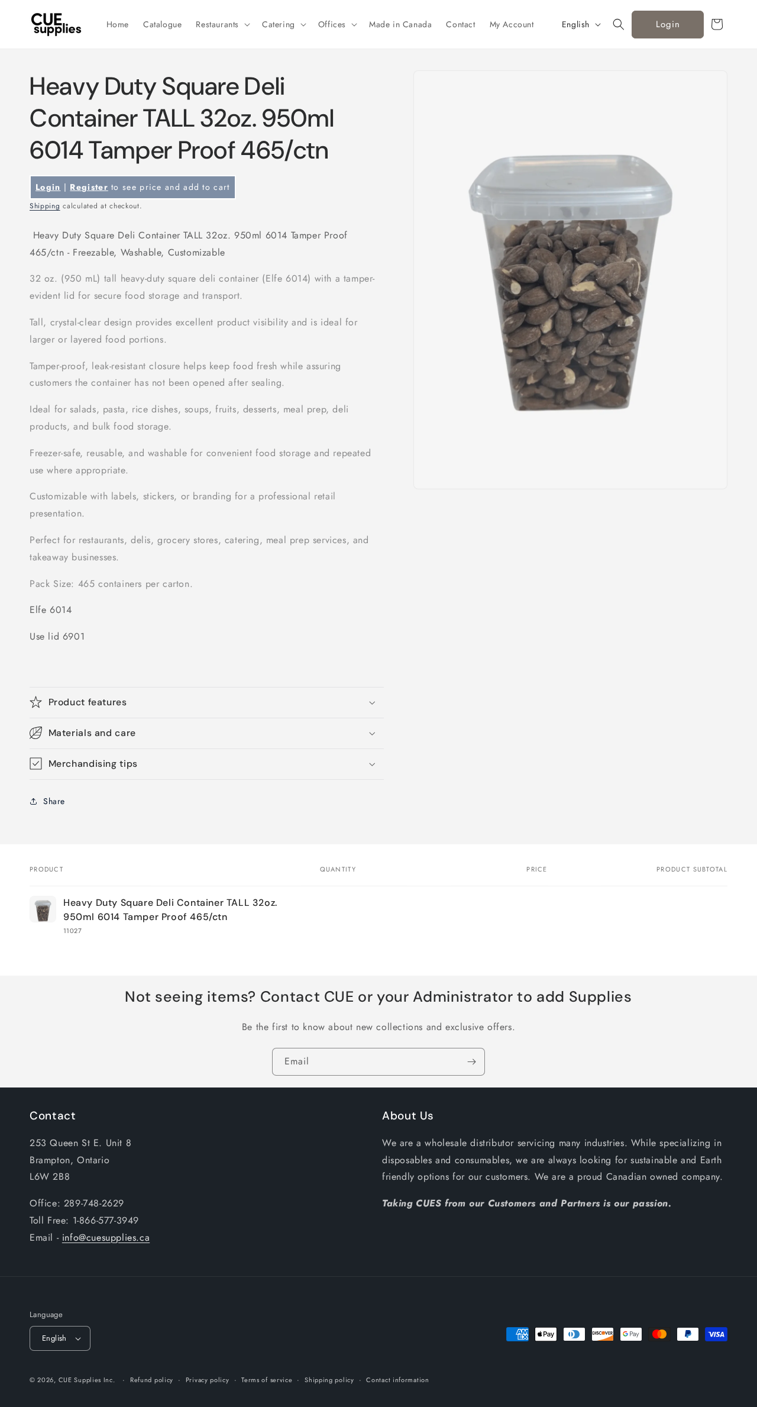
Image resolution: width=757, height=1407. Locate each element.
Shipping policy (329, 1380)
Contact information (397, 1380)
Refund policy (151, 1380)
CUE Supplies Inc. (87, 1380)
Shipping (45, 206)
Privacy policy (207, 1380)
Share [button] (54, 801)
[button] (222, 24)
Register (89, 187)
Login (668, 24)
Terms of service (266, 1380)
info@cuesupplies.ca (106, 1237)
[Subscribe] (471, 1062)
